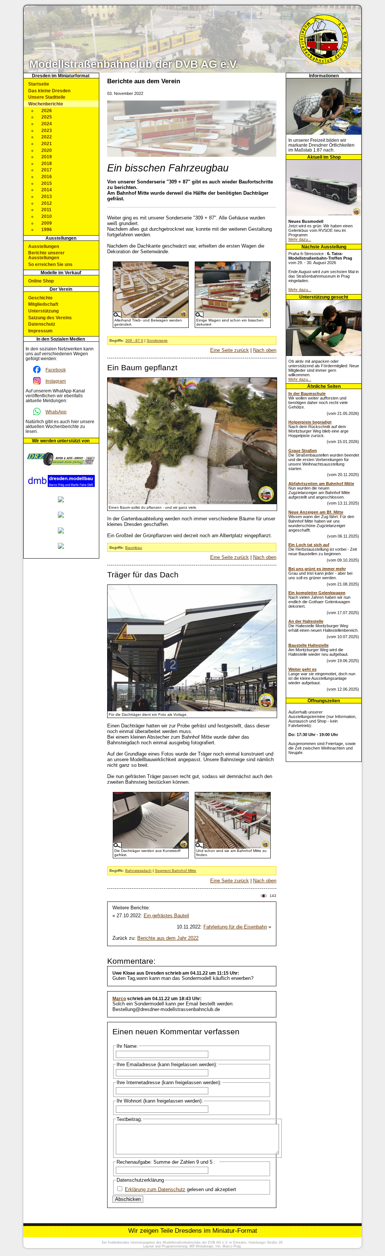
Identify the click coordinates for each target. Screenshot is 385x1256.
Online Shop (41, 280)
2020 (46, 150)
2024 (46, 123)
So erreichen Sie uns (50, 264)
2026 (46, 110)
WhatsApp (56, 411)
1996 (46, 229)
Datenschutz (41, 324)
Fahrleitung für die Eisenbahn (235, 927)
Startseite (38, 83)
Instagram (55, 381)
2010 (46, 216)
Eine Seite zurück (229, 350)
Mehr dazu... (299, 239)
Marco (119, 998)
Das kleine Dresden (49, 90)
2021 (46, 143)
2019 (46, 156)
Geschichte (40, 297)
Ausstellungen (43, 246)
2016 (46, 176)
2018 (46, 163)
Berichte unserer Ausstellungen (46, 255)
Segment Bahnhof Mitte (175, 870)
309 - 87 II (134, 340)
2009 (46, 223)
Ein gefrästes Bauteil (166, 915)
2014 (46, 189)
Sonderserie (157, 340)
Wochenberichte (45, 103)
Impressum (40, 330)
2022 (46, 136)
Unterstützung (43, 310)
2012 (46, 203)
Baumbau (133, 547)
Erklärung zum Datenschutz (155, 1189)
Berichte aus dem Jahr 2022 (168, 938)
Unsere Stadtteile (46, 97)
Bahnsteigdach (138, 870)
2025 (46, 116)
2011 (46, 209)
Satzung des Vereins (50, 317)
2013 (46, 196)
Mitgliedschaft (43, 304)
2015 (46, 183)
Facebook (55, 369)
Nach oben (264, 350)
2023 (46, 130)
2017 (46, 169)
